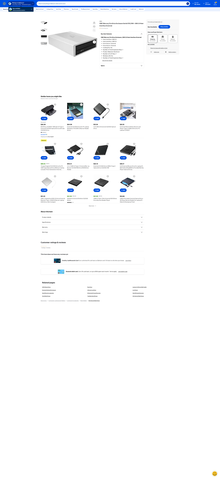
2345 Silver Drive (46, 287)
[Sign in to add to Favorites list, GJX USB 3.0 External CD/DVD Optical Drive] (107, 104)
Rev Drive (89, 287)
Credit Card (133, 9)
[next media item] (94, 42)
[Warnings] (142, 232)
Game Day (95, 9)
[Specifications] (142, 222)
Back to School (40, 9)
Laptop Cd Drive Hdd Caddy (140, 287)
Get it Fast (58, 9)
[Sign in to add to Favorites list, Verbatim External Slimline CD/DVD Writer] (81, 176)
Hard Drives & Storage (138, 293)
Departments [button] (6, 9)
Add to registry (172, 52)
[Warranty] (142, 227)
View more (91, 206)
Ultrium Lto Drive (91, 290)
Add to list (156, 52)
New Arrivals (75, 9)
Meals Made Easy (104, 9)
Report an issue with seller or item (158, 48)
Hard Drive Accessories (48, 293)
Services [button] (17, 9)
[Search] (187, 3)
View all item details (107, 60)
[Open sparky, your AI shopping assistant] (214, 473)
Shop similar (164, 27)
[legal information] (161, 22)
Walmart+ (141, 9)
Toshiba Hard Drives (92, 296)
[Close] (32, 9)
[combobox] (113, 3)
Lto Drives (135, 290)
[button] (196, 3)
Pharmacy (66, 9)
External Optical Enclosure (49, 290)
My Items (114, 9)
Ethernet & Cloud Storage (93, 293)
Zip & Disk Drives (46, 296)
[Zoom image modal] (94, 30)
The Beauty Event (85, 9)
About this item (47, 212)
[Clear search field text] (184, 3)
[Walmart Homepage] (4, 3)
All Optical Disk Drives (138, 296)
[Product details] (142, 217)
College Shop (49, 9)
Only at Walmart (123, 9)
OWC (100, 21)
